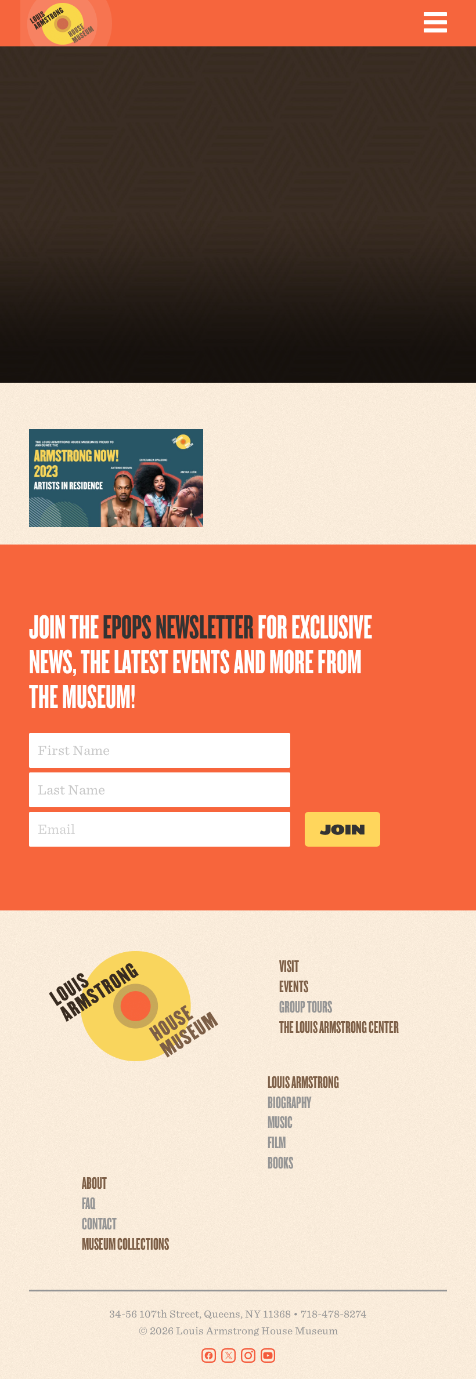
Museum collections (125, 1243)
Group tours (305, 1006)
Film (277, 1141)
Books (280, 1162)
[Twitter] (228, 1355)
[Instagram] (248, 1355)
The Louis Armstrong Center (339, 1026)
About (94, 1182)
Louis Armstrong (303, 1081)
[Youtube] (268, 1355)
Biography (289, 1101)
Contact (99, 1223)
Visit (289, 965)
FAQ (88, 1202)
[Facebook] (208, 1355)
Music (280, 1121)
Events (293, 985)
